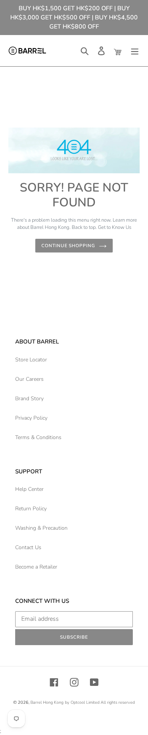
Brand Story (29, 398)
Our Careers (29, 379)
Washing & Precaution (41, 528)
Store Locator (31, 359)
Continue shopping (68, 246)
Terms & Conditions (38, 437)
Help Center (29, 489)
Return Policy (31, 508)
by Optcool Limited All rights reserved (100, 702)
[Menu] (134, 51)
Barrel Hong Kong (46, 702)
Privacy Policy (31, 418)
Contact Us (28, 547)
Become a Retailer (36, 566)
